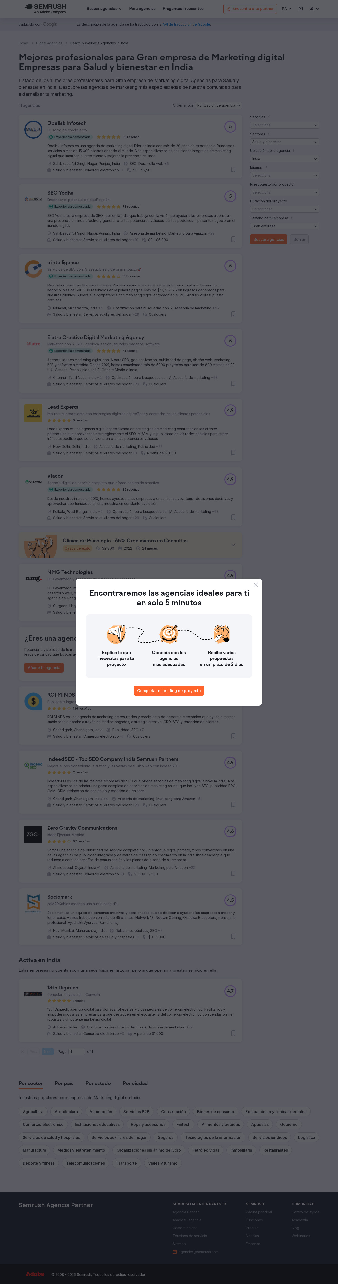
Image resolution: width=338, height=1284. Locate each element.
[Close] (256, 585)
